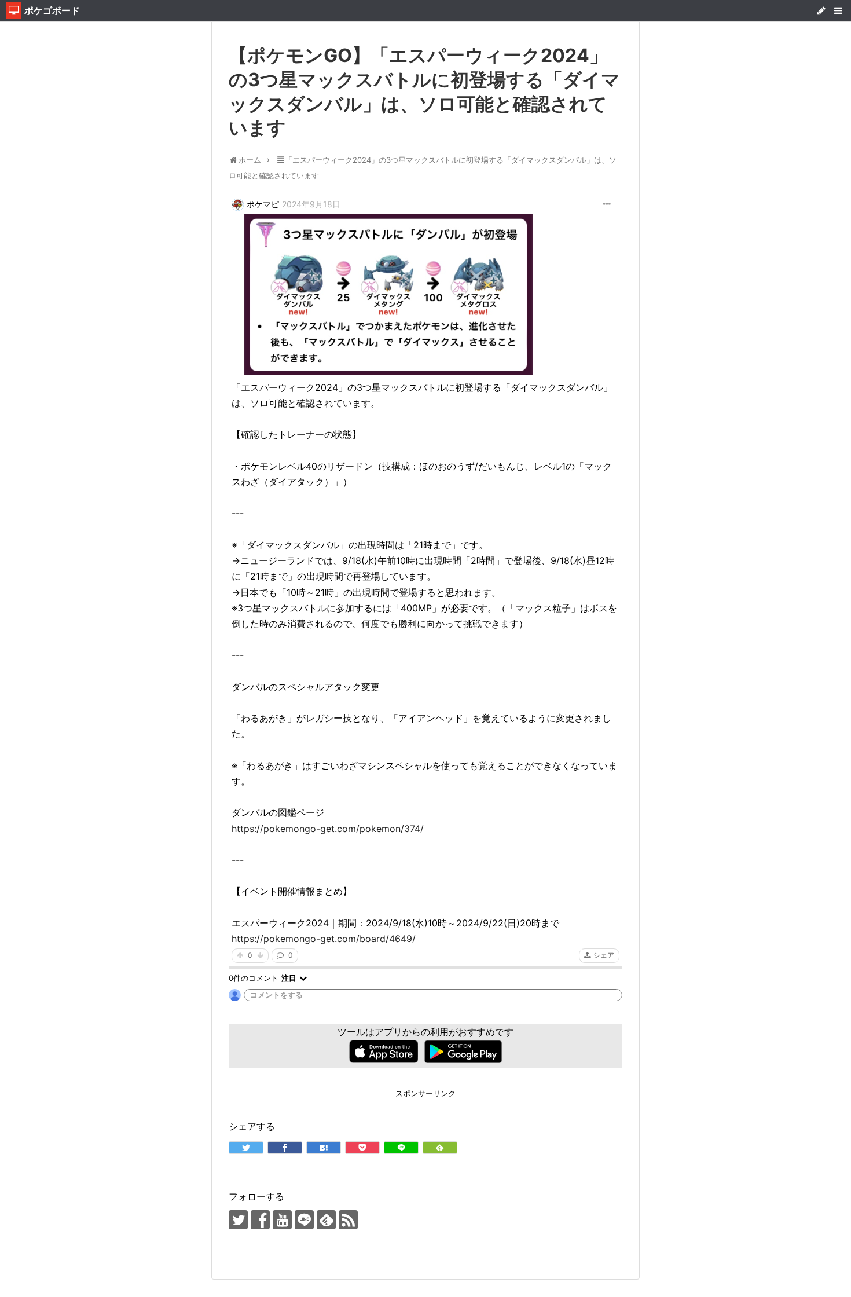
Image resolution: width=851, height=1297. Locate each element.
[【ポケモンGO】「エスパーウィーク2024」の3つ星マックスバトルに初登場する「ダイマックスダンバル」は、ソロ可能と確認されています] (323, 1147)
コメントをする (276, 995)
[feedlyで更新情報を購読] (326, 1219)
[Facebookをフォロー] (260, 1219)
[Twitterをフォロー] (238, 1219)
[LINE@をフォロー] (304, 1219)
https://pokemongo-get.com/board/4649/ (324, 938)
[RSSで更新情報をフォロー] (348, 1219)
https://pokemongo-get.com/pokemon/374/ (328, 828)
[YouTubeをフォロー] (282, 1219)
